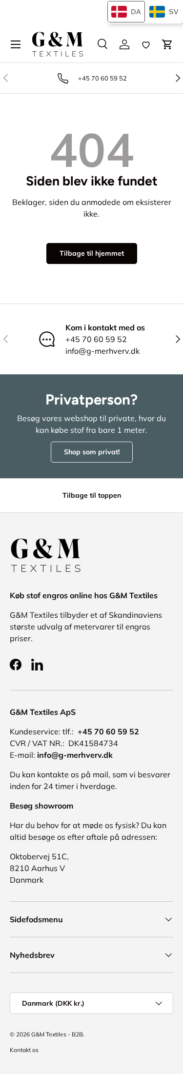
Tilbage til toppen (91, 495)
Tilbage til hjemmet (92, 253)
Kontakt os (24, 1050)
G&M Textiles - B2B (57, 1034)
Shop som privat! (92, 451)
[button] (167, 44)
